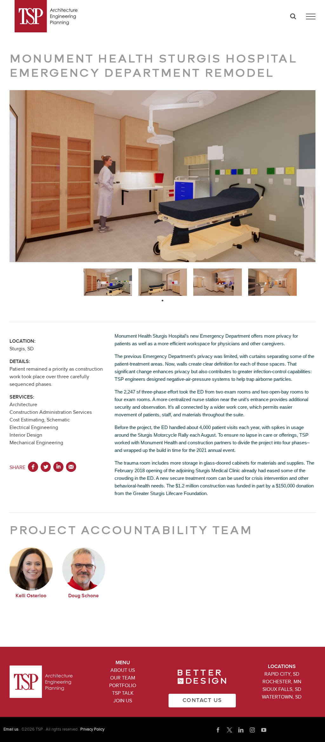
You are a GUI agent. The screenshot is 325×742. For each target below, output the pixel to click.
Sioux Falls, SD (281, 689)
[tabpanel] (107, 282)
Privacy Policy (92, 729)
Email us (10, 729)
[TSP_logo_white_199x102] (41, 668)
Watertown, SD (282, 696)
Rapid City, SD (281, 674)
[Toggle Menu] (311, 16)
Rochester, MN (281, 681)
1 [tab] (162, 300)
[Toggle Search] (293, 16)
